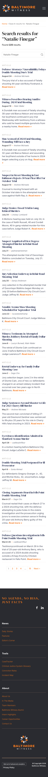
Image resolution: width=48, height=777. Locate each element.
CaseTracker (7, 661)
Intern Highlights (9, 714)
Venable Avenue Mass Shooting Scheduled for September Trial (19, 308)
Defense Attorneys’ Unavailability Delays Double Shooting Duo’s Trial (24, 71)
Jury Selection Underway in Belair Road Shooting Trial (23, 275)
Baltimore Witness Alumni (13, 710)
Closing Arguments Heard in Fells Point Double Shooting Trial (23, 494)
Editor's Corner (8, 640)
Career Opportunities (11, 719)
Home (4, 24)
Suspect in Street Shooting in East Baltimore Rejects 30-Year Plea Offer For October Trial (23, 178)
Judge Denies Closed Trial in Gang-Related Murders (20, 209)
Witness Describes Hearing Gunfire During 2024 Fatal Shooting (21, 100)
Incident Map (7, 675)
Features (5, 636)
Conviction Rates (9, 670)
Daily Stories (7, 631)
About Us (6, 696)
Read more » (8, 87)
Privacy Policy (8, 767)
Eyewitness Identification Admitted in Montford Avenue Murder (22, 437)
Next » (37, 568)
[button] (44, 8)
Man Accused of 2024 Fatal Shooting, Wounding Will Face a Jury (22, 140)
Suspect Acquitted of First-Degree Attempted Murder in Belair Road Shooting (20, 244)
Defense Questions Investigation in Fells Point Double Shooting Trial (23, 536)
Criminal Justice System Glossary (16, 666)
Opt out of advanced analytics (14, 764)
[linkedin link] (43, 608)
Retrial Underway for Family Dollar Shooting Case (21, 368)
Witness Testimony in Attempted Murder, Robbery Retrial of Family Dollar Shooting (24, 336)
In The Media (7, 701)
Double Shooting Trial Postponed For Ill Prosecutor (23, 464)
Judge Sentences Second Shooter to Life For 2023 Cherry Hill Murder (24, 404)
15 (30, 568)
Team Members (8, 705)
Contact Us (7, 723)
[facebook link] (37, 608)
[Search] (42, 54)
